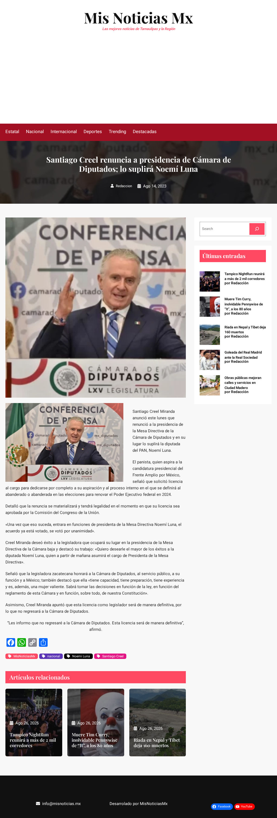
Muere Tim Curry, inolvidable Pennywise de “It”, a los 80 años (94, 740)
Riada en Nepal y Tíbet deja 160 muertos (157, 742)
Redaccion (124, 186)
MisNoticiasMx (24, 656)
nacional (53, 656)
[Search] (257, 229)
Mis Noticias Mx (138, 17)
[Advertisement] (138, 83)
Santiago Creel (113, 656)
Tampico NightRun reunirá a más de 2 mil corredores (33, 740)
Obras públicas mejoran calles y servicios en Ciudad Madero (243, 382)
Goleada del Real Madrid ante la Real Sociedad (243, 355)
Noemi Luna (81, 656)
